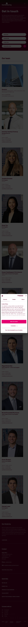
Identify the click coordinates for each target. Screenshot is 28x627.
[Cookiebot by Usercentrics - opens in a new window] (17, 296)
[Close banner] (26, 295)
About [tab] (23, 299)
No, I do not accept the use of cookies (14, 330)
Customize (13, 325)
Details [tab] (14, 299)
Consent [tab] (5, 299)
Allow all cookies (14, 321)
